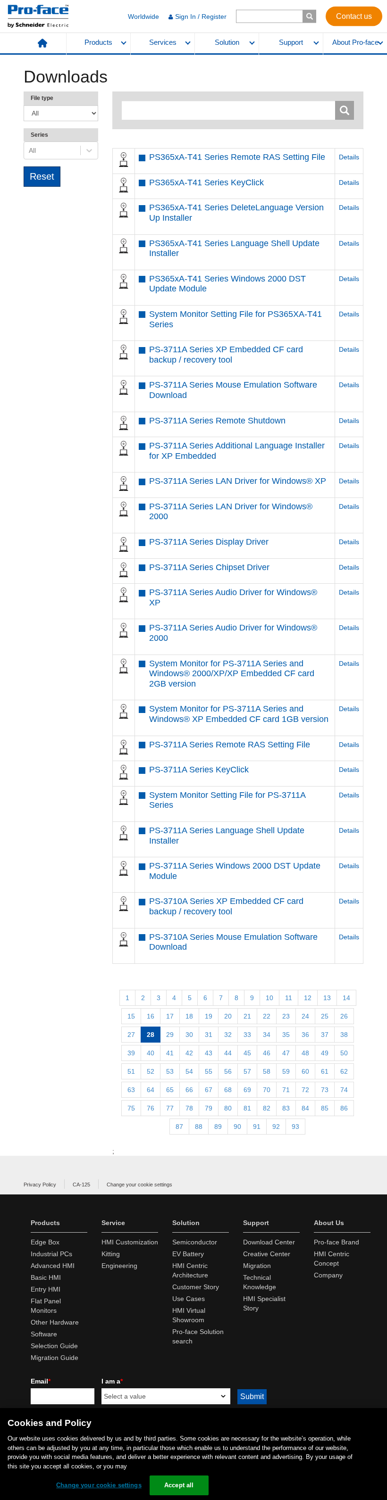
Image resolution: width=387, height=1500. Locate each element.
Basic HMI (46, 1277)
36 (305, 1034)
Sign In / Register (201, 16)
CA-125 (81, 1184)
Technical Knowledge (259, 1282)
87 (179, 1126)
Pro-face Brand (336, 1242)
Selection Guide (54, 1346)
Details (349, 157)
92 (276, 1126)
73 (324, 1090)
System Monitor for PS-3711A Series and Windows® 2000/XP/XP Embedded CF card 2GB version (231, 673)
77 (170, 1108)
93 (295, 1126)
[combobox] (30, 150)
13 (327, 998)
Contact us (354, 16)
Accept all (179, 1485)
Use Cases (188, 1298)
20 (228, 1016)
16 (150, 1016)
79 (208, 1108)
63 (131, 1090)
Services (163, 42)
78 (189, 1108)
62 (344, 1071)
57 (247, 1071)
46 (266, 1053)
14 (346, 998)
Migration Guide (54, 1357)
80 (228, 1108)
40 (150, 1053)
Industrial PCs (51, 1254)
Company (328, 1275)
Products (98, 42)
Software (44, 1334)
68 (228, 1090)
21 (247, 1016)
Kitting (110, 1254)
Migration (257, 1265)
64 (150, 1090)
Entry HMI (45, 1289)
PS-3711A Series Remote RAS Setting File (229, 744)
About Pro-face (355, 42)
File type (42, 98)
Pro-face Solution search (198, 1336)
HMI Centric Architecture (190, 1270)
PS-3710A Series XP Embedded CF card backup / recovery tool (226, 906)
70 (266, 1090)
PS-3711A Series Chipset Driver (209, 567)
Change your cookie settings (139, 1184)
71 (286, 1090)
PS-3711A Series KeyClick (199, 769)
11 (288, 998)
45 (247, 1053)
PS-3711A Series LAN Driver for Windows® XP (237, 481)
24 (305, 1016)
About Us (329, 1223)
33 (247, 1034)
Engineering (119, 1265)
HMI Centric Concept (331, 1258)
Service (113, 1223)
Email (40, 1381)
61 (324, 1071)
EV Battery (188, 1254)
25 (324, 1016)
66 (189, 1090)
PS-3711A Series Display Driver (209, 542)
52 (150, 1071)
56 (228, 1071)
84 (305, 1108)
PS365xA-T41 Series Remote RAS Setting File (237, 157)
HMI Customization (129, 1242)
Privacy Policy (40, 1184)
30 (189, 1034)
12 (307, 998)
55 (208, 1071)
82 (266, 1108)
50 (344, 1053)
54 (189, 1071)
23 (286, 1016)
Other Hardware (55, 1322)
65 (170, 1090)
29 (170, 1034)
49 (324, 1053)
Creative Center (266, 1254)
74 (344, 1090)
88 (198, 1126)
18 (189, 1016)
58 (266, 1071)
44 (228, 1053)
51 (131, 1071)
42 (189, 1053)
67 (208, 1090)
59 (286, 1071)
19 (208, 1016)
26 (344, 1016)
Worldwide (143, 16)
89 (218, 1126)
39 (131, 1053)
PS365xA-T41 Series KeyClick (206, 182)
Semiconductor (194, 1242)
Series (39, 135)
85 (324, 1108)
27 (131, 1034)
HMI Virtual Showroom (188, 1315)
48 (305, 1053)
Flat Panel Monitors (46, 1305)
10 (269, 998)
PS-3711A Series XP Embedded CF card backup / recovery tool (226, 355)
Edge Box (45, 1242)
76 (150, 1108)
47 (286, 1053)
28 (150, 1034)
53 (170, 1071)
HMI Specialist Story (264, 1303)
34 (266, 1034)
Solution (227, 42)
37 (324, 1034)
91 (257, 1126)
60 (305, 1071)
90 (237, 1126)
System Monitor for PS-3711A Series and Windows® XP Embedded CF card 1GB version (238, 714)
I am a (112, 1381)
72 (305, 1090)
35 (286, 1034)
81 (247, 1108)
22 (266, 1016)
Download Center (269, 1242)
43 (208, 1053)
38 (344, 1034)
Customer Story (195, 1287)
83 (286, 1108)
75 (131, 1108)
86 (344, 1108)
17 (170, 1016)
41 (170, 1053)
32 (228, 1034)
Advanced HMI (53, 1265)
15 (131, 1016)
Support (291, 42)
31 (208, 1034)
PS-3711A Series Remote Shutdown (217, 420)
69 (247, 1090)
